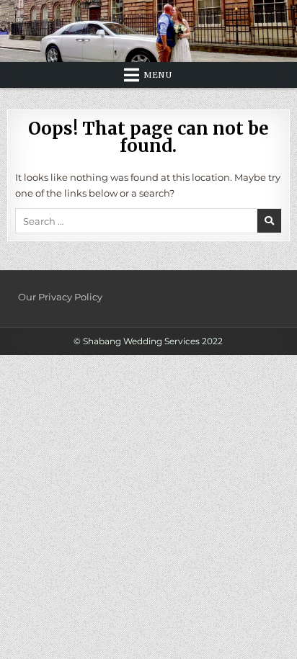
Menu (157, 75)
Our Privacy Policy (60, 296)
